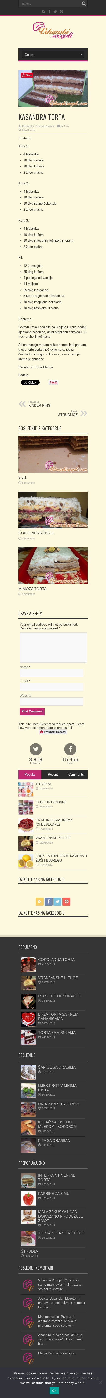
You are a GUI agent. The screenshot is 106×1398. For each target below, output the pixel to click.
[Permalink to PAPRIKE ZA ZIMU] (28, 1205)
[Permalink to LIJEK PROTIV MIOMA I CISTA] (28, 1097)
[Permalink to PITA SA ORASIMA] (28, 1152)
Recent (53, 774)
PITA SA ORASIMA (54, 1140)
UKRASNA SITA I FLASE (58, 1104)
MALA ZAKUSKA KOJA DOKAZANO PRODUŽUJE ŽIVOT (60, 1216)
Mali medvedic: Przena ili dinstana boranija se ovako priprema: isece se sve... (57, 1321)
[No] (99, 1382)
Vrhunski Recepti (44, 126)
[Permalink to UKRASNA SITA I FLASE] (28, 1115)
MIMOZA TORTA (32, 589)
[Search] (84, 3)
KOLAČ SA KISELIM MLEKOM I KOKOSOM (57, 1124)
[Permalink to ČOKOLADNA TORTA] (28, 971)
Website (25, 695)
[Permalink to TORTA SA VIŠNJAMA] (28, 1044)
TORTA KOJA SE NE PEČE (61, 1233)
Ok (54, 1391)
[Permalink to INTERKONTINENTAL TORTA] (28, 1187)
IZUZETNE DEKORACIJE (59, 996)
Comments (76, 774)
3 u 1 (22, 477)
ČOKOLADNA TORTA (56, 959)
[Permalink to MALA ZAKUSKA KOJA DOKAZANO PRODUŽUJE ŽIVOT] (28, 1223)
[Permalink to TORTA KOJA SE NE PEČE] (28, 1244)
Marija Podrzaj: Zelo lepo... (57, 1353)
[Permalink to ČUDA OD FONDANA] (25, 813)
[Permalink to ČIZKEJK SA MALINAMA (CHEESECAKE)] (25, 831)
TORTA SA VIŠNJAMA (57, 1032)
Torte (66, 126)
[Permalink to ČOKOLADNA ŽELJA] (53, 527)
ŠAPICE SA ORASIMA (57, 1067)
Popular (30, 774)
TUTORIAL (44, 784)
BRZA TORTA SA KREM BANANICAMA (58, 1016)
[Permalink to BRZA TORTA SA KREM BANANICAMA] (28, 1026)
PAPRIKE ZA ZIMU (54, 1193)
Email (24, 681)
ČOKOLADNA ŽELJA (36, 533)
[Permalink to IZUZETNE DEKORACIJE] (28, 1007)
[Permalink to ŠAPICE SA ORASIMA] (28, 1079)
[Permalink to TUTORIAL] (25, 795)
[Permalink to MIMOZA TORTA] (53, 583)
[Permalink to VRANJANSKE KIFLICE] (25, 849)
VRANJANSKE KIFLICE (53, 838)
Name (24, 667)
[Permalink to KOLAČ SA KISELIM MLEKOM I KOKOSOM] (28, 1134)
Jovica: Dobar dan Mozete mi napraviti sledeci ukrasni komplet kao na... (61, 1303)
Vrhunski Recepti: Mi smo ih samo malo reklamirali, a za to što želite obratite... (59, 1284)
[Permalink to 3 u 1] (53, 471)
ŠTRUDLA (29, 1251)
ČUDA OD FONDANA (51, 802)
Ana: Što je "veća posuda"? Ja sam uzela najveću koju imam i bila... (60, 1339)
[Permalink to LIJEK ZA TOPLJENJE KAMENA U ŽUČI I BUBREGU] (25, 867)
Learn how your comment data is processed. (51, 725)
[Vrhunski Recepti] (53, 35)
